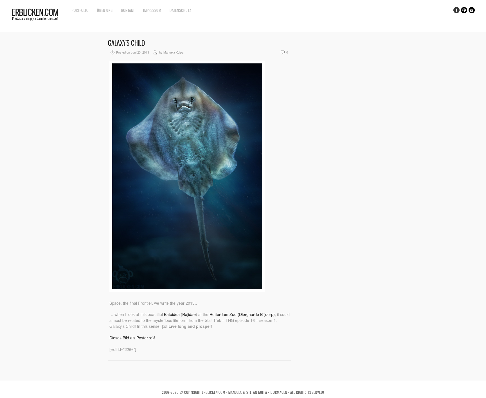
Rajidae (189, 314)
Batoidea (172, 314)
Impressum (152, 10)
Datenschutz (180, 10)
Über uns (105, 10)
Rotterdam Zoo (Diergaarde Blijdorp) (242, 314)
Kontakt (128, 10)
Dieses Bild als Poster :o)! (132, 337)
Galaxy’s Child (126, 43)
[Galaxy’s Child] (187, 290)
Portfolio (80, 10)
